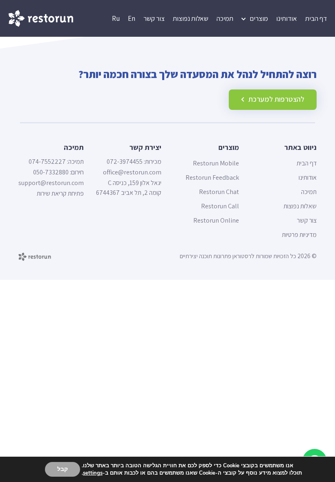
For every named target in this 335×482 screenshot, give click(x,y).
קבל (62, 469)
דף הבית (316, 18)
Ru (116, 18)
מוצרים (259, 18)
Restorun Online (216, 220)
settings (93, 473)
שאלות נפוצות (190, 18)
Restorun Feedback (212, 178)
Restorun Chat (219, 192)
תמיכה (225, 18)
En (131, 18)
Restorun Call (220, 206)
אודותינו (286, 18)
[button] (273, 99)
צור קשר (154, 18)
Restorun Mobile (216, 163)
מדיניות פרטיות (299, 235)
